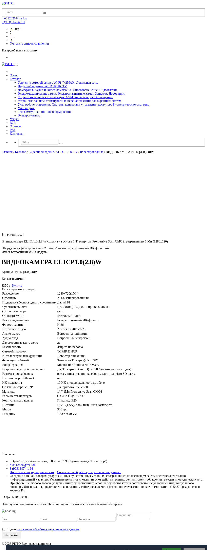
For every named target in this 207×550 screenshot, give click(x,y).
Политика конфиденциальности (32, 472)
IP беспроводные (91, 152)
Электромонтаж (29, 115)
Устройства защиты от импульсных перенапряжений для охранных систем (69, 101)
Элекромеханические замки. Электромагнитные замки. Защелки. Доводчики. (71, 93)
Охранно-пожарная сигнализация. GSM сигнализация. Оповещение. (65, 97)
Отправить (11, 535)
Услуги (14, 119)
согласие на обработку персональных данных (48, 529)
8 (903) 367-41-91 (21, 468)
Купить (17, 285)
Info (12, 130)
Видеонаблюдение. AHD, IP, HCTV (42, 86)
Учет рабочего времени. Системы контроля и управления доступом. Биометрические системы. (83, 104)
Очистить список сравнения (29, 43)
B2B (13, 122)
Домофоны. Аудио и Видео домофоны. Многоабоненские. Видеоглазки (67, 90)
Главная (7, 152)
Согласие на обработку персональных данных (89, 472)
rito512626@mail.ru (14, 18)
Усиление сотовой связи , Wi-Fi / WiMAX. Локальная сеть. (58, 82)
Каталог (15, 79)
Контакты (16, 133)
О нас (14, 75)
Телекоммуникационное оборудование (44, 111)
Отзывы (15, 126)
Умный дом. (26, 108)
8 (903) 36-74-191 (13, 22)
